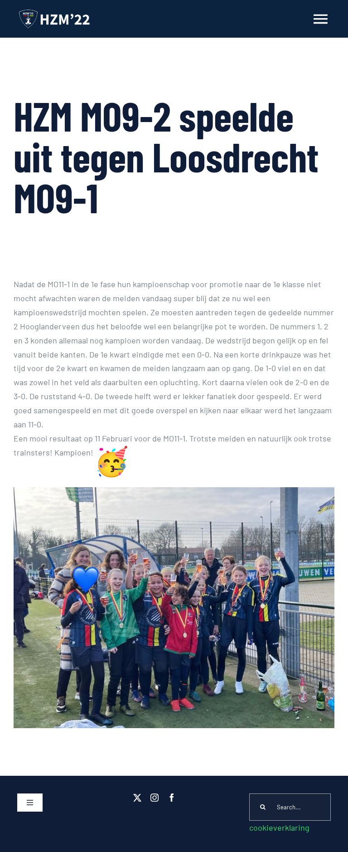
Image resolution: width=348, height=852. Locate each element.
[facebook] (172, 797)
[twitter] (137, 797)
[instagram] (154, 797)
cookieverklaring (279, 827)
